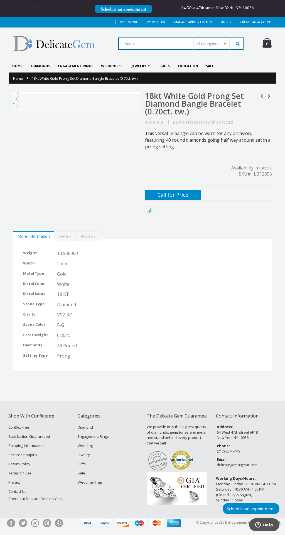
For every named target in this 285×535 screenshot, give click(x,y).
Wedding (85, 445)
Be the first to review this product (203, 122)
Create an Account (256, 22)
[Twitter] (23, 523)
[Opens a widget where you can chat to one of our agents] (264, 525)
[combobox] (181, 44)
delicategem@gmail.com (237, 464)
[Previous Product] (262, 96)
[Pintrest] (47, 523)
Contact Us (17, 491)
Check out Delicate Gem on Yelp (35, 498)
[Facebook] (11, 523)
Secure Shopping (22, 454)
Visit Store (129, 22)
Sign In (226, 22)
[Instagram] (35, 523)
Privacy (14, 482)
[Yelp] (59, 523)
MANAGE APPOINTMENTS (193, 22)
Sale (81, 473)
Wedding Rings (90, 482)
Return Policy (19, 463)
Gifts (82, 463)
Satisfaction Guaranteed (29, 436)
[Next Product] (269, 96)
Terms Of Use (19, 473)
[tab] (33, 235)
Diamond (85, 427)
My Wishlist (156, 22)
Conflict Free (18, 427)
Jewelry (84, 454)
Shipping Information (26, 445)
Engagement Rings (93, 436)
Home (18, 78)
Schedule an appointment (123, 9)
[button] (20, 93)
